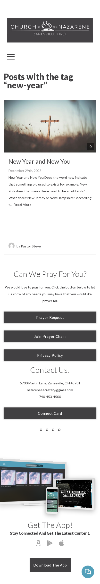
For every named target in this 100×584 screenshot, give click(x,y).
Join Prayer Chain (50, 336)
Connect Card (50, 413)
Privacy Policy (50, 355)
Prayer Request (50, 317)
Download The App (50, 565)
